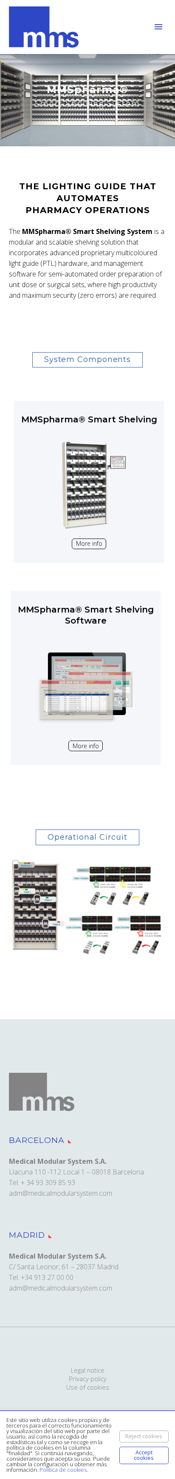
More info (89, 543)
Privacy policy (88, 1379)
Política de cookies (63, 1469)
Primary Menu (158, 26)
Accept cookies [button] (144, 1455)
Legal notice (87, 1370)
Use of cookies (87, 1387)
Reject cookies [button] (143, 1436)
